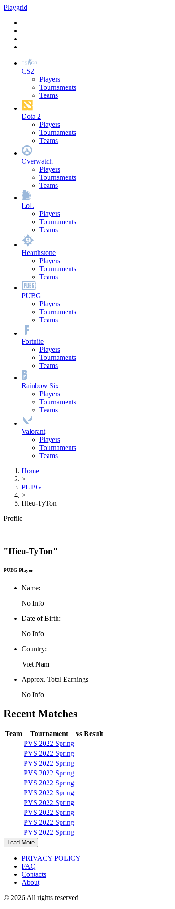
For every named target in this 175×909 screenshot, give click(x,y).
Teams (48, 95)
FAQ (29, 866)
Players (49, 79)
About (30, 882)
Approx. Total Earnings (55, 679)
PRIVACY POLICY (51, 858)
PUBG (31, 487)
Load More (21, 842)
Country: (34, 649)
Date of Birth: (41, 618)
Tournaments (57, 87)
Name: (31, 588)
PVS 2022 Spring (49, 743)
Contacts (34, 874)
